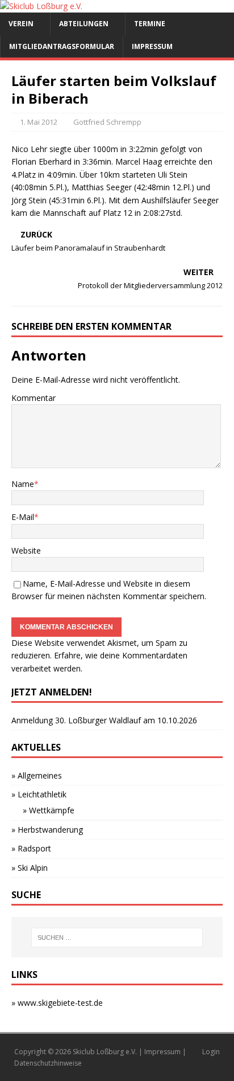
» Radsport (31, 848)
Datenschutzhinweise (48, 1063)
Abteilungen (83, 23)
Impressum (152, 46)
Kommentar (33, 397)
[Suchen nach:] (117, 937)
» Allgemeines (36, 775)
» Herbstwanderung (47, 829)
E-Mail (22, 516)
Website (26, 550)
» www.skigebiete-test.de (57, 1002)
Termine (149, 23)
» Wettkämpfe (48, 810)
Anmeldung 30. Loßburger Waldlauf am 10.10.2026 (104, 720)
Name (22, 483)
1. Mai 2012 (38, 122)
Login (211, 1052)
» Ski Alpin (29, 867)
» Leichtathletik (38, 794)
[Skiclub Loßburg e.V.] (41, 6)
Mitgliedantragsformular (61, 46)
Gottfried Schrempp (107, 122)
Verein (21, 23)
